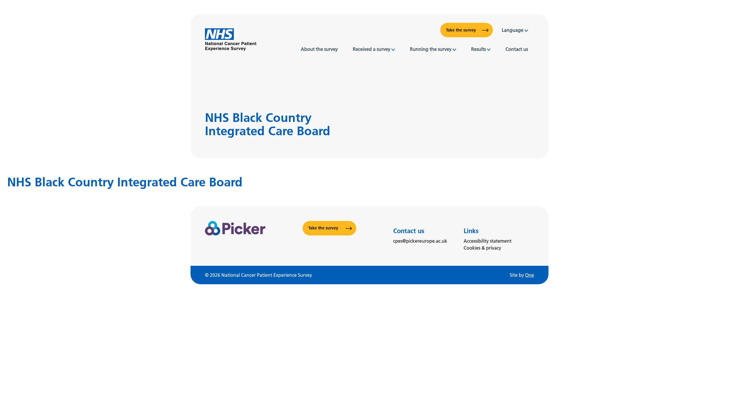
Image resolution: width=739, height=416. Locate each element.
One (529, 275)
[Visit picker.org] (235, 236)
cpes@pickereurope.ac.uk (420, 241)
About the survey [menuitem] (319, 49)
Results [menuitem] (478, 49)
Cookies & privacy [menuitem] (482, 248)
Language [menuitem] (512, 30)
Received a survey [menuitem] (371, 49)
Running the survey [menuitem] (430, 49)
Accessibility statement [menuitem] (488, 241)
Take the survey (461, 30)
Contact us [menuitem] (516, 49)
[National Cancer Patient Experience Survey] (230, 39)
